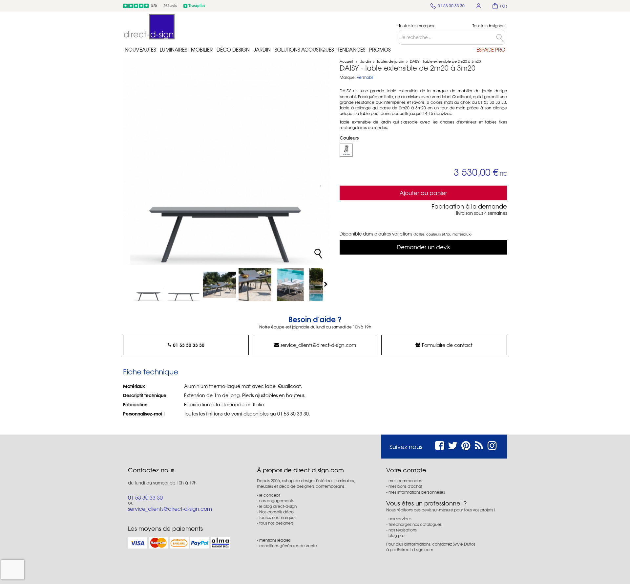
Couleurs (350, 137)
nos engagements (276, 501)
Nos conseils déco (276, 512)
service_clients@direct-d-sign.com (318, 345)
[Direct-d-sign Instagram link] (492, 444)
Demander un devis (423, 247)
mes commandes (405, 480)
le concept (269, 495)
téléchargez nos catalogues (415, 524)
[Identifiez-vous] (479, 5)
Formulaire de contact (447, 345)
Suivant (326, 284)
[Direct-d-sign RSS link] (479, 444)
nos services (399, 519)
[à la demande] (346, 150)
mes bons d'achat (405, 486)
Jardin (262, 49)
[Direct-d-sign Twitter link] (453, 444)
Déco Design (233, 49)
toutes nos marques (277, 517)
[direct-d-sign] (149, 26)
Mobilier (202, 49)
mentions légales (275, 540)
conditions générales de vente (288, 546)
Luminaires (173, 49)
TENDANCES (351, 49)
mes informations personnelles (416, 492)
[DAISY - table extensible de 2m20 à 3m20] (148, 284)
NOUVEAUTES (140, 49)
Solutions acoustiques (304, 49)
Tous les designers (488, 26)
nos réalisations (402, 530)
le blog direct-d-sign (278, 506)
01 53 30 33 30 (188, 344)
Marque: (348, 77)
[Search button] (500, 37)
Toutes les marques (416, 26)
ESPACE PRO (490, 49)
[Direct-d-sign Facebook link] (439, 444)
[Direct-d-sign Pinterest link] (465, 444)
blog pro (396, 535)
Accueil (346, 61)
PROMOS (379, 49)
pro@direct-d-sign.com (411, 549)
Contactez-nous (151, 470)
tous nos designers (276, 523)
